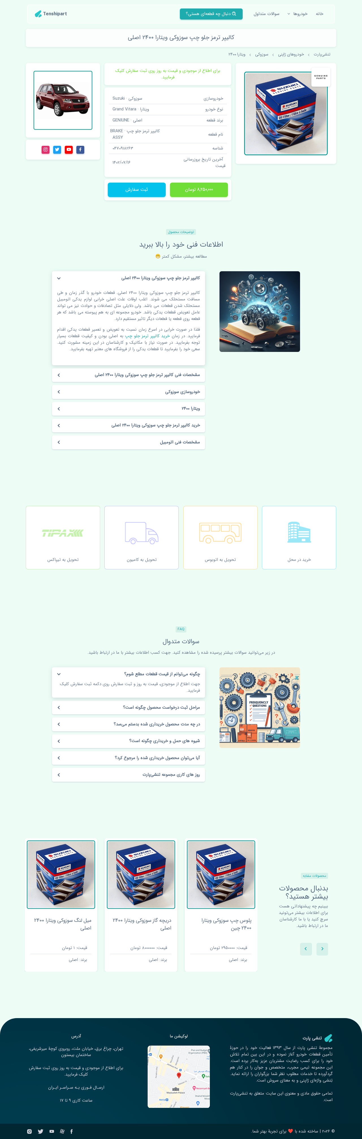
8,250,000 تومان (199, 189)
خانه (319, 13)
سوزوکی (261, 54)
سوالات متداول (266, 13)
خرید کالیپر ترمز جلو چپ (146, 336)
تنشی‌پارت (322, 54)
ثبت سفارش (137, 189)
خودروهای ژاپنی (291, 54)
